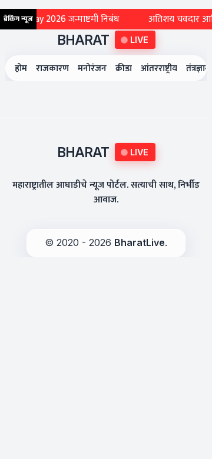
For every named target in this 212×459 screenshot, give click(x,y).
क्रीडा (123, 68)
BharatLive (139, 242)
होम (21, 68)
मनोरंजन (92, 68)
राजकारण (52, 68)
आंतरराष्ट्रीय (159, 68)
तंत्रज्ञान (198, 68)
